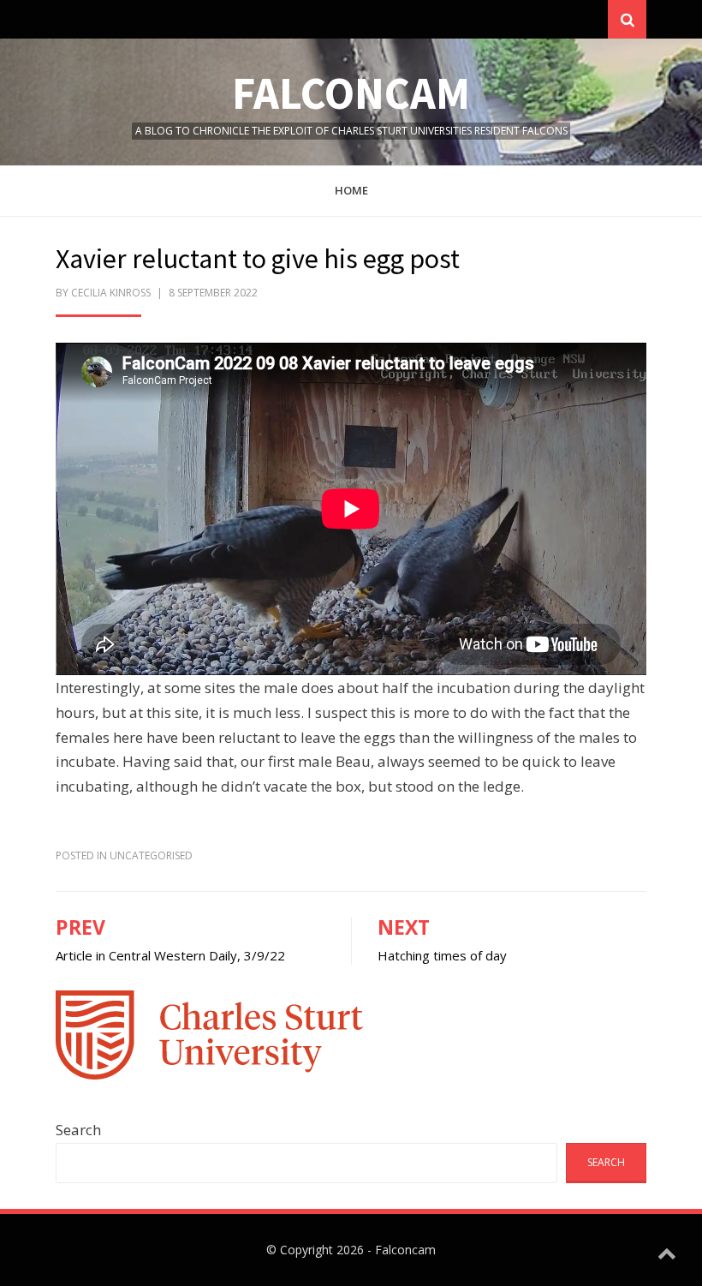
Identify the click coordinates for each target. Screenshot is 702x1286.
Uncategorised (151, 855)
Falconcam (351, 93)
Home (351, 190)
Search (78, 1129)
